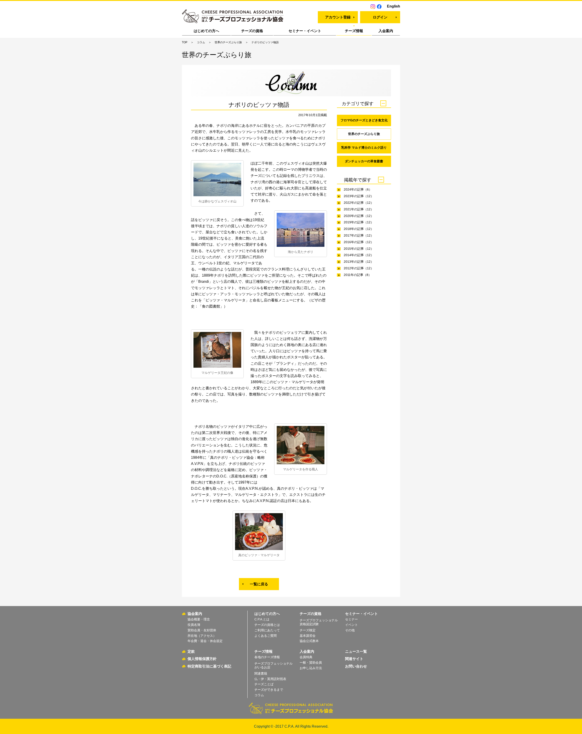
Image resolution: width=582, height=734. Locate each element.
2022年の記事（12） (359, 202)
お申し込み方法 (311, 668)
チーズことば (263, 684)
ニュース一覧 (356, 651)
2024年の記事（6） (358, 189)
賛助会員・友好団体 (202, 630)
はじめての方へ (206, 31)
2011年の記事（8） (357, 275)
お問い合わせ (356, 666)
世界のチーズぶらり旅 (228, 42)
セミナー (351, 619)
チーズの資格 (252, 31)
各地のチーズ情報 (267, 657)
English (393, 6)
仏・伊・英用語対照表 (270, 679)
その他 (350, 630)
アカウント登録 (338, 17)
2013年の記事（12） (359, 261)
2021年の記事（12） (359, 209)
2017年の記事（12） (359, 235)
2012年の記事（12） (359, 268)
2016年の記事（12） (359, 242)
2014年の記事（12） (359, 255)
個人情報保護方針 (202, 659)
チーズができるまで (268, 689)
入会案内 (386, 31)
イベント (351, 625)
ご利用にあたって (267, 630)
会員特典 (306, 657)
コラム (201, 42)
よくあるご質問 (265, 635)
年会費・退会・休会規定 (205, 641)
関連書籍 (260, 673)
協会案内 (195, 614)
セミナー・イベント (304, 31)
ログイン (380, 17)
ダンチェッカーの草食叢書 (364, 161)
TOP (184, 42)
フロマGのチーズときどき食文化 (364, 120)
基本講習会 (308, 635)
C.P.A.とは (261, 619)
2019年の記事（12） (359, 222)
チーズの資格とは (267, 625)
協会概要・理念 (199, 619)
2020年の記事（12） (359, 216)
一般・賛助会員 (311, 662)
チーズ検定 (308, 630)
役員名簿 (194, 625)
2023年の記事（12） (359, 196)
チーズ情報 (354, 31)
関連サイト (354, 659)
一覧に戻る (259, 584)
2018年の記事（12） (359, 229)
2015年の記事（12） (359, 248)
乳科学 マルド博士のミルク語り (364, 147)
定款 (191, 651)
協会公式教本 (309, 641)
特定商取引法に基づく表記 (209, 666)
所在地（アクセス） (202, 635)
